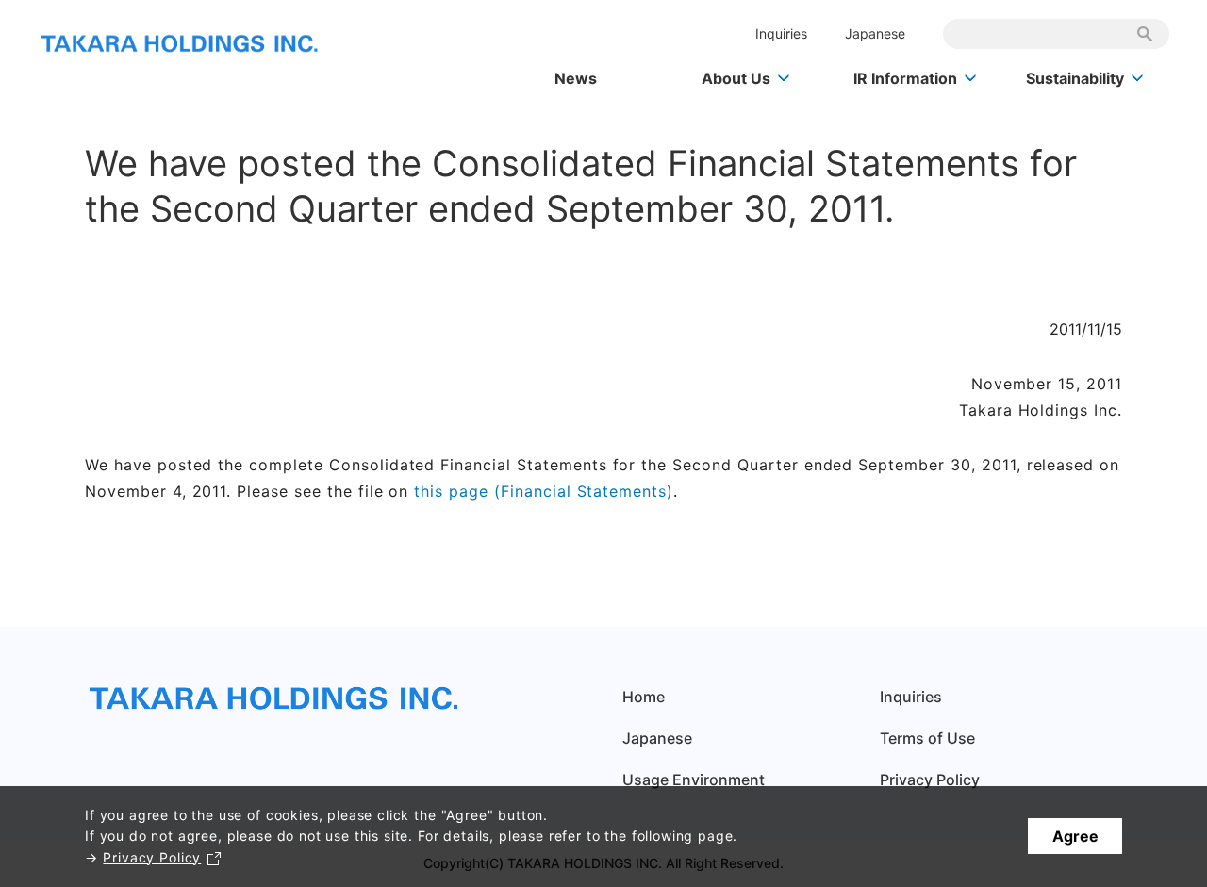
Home (643, 696)
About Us (736, 78)
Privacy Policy (152, 857)
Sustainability (1075, 78)
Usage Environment (693, 779)
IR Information (905, 78)
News (575, 78)
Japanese (875, 33)
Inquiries (781, 33)
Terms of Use (927, 738)
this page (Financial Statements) (543, 491)
